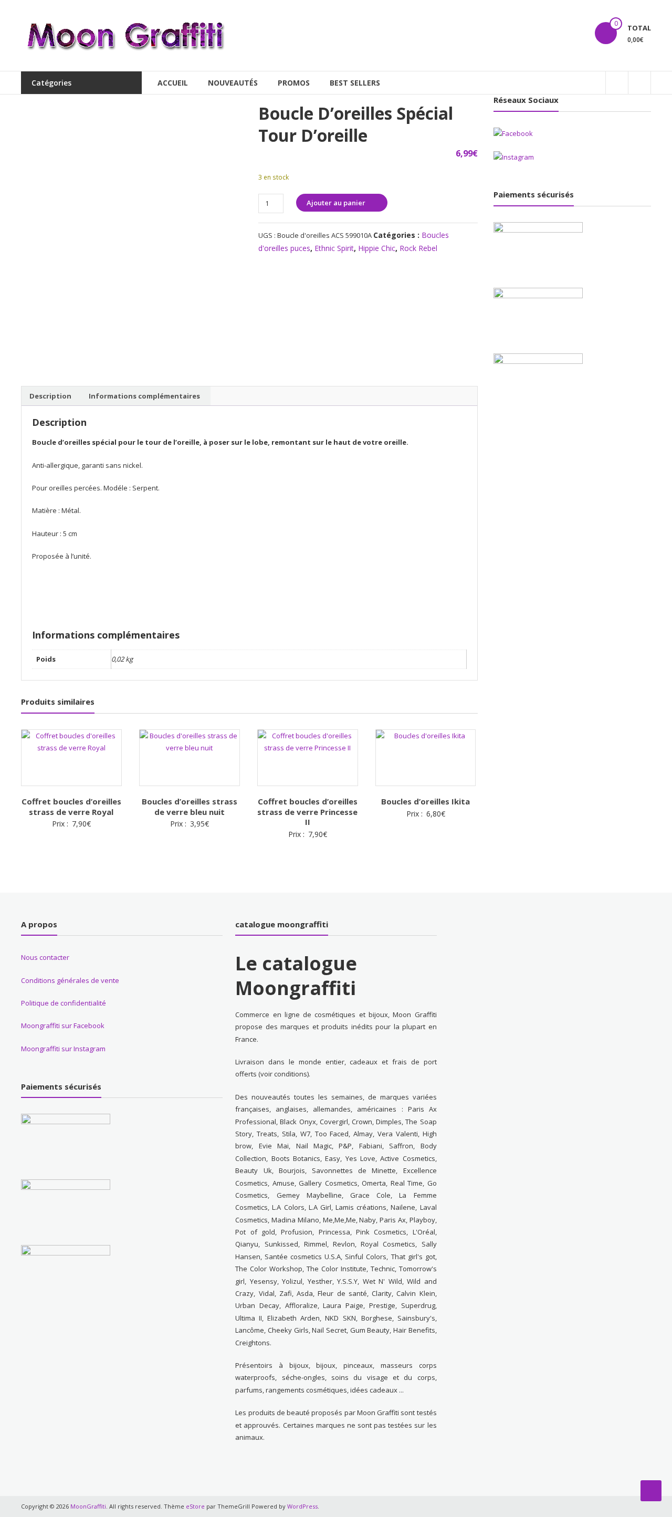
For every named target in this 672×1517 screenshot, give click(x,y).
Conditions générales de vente (70, 980)
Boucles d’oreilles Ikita (425, 801)
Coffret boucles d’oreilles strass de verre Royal (71, 806)
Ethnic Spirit (334, 248)
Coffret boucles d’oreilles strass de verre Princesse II (307, 811)
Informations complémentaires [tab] (144, 396)
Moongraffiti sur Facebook (62, 1025)
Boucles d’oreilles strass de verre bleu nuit (189, 806)
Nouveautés (233, 83)
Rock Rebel (418, 248)
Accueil (173, 83)
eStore (195, 1506)
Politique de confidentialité (63, 1003)
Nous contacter (45, 957)
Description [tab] (50, 396)
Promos (294, 83)
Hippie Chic (376, 248)
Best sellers (355, 83)
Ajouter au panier (336, 202)
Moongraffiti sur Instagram (63, 1048)
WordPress (302, 1506)
